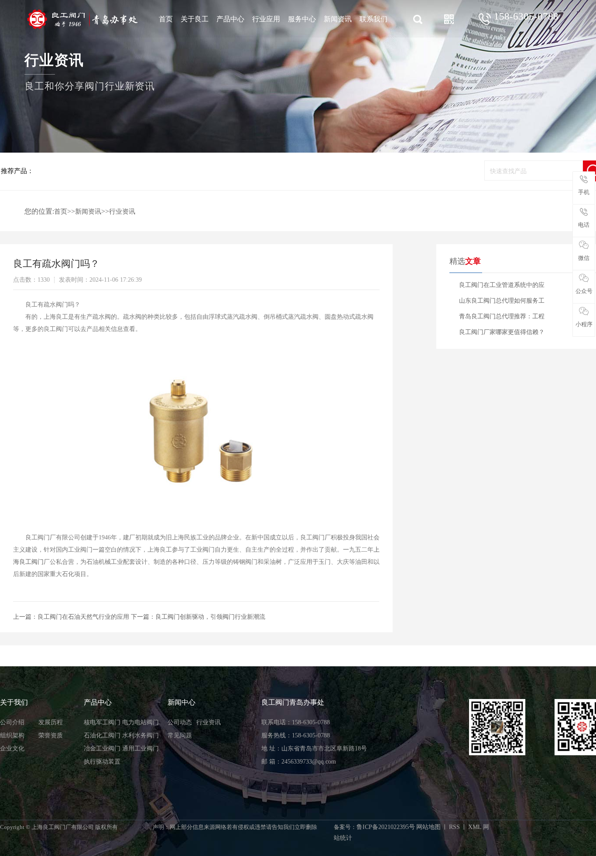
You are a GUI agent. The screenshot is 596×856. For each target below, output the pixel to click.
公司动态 (180, 722)
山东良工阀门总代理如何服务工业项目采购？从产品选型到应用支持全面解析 (502, 303)
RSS (454, 827)
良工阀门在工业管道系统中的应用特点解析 (502, 287)
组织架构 (12, 735)
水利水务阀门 (140, 735)
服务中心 (302, 19)
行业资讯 (122, 211)
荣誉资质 (50, 735)
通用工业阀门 (140, 748)
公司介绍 (12, 722)
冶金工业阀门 (102, 748)
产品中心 (230, 19)
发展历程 (50, 722)
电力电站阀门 (140, 722)
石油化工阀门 (102, 735)
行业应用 (266, 19)
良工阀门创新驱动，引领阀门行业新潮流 (210, 617)
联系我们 (373, 19)
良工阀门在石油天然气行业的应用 (83, 617)
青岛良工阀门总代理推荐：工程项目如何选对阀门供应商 (502, 318)
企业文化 (12, 748)
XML (475, 827)
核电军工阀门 (102, 722)
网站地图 (428, 827)
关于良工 (195, 19)
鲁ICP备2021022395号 (385, 827)
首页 (166, 19)
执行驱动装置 (102, 761)
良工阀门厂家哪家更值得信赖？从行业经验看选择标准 (502, 334)
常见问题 (180, 735)
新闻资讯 (338, 19)
